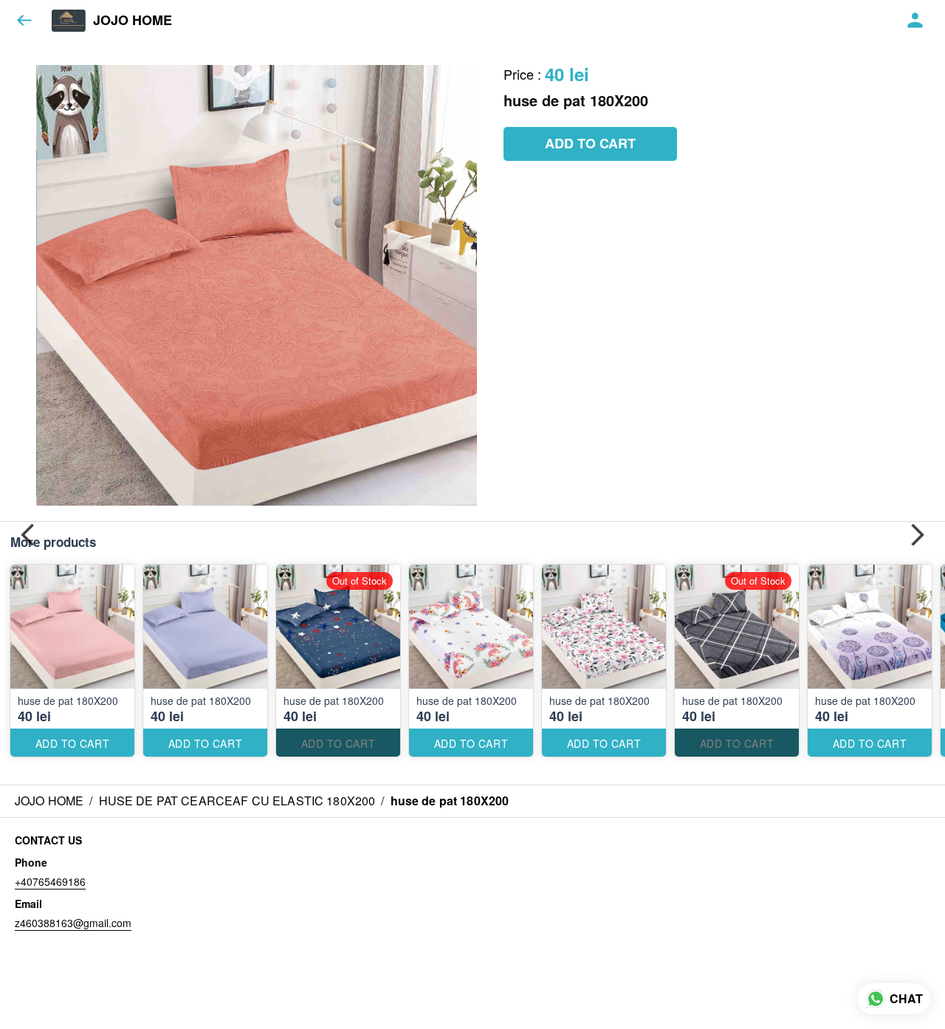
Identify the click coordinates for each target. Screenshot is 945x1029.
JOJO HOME (132, 20)
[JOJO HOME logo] (69, 21)
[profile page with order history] (915, 20)
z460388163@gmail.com (73, 922)
